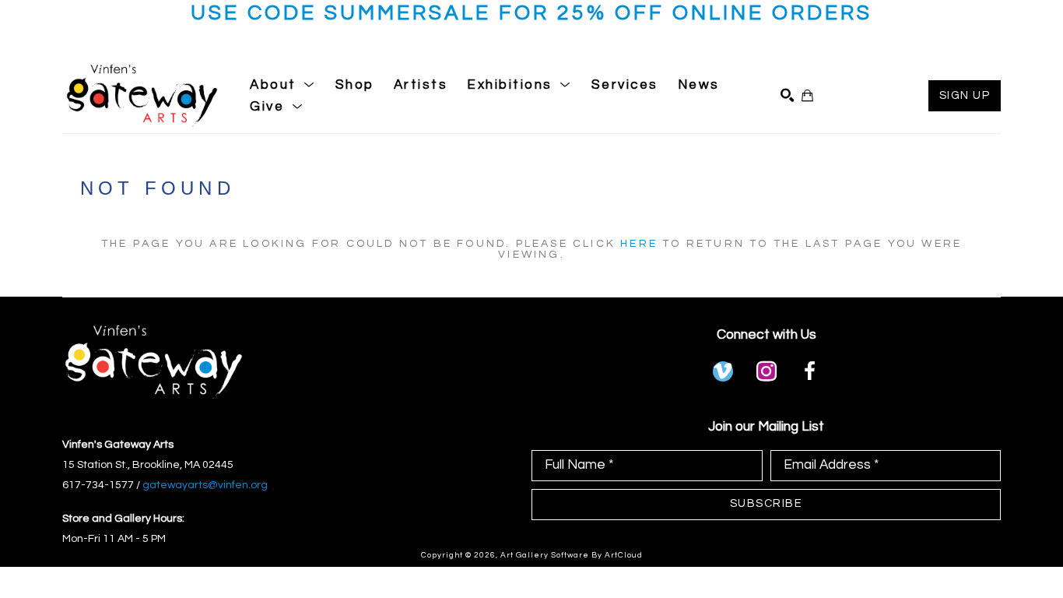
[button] (283, 85)
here (639, 243)
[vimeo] (723, 371)
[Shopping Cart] (807, 95)
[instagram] (766, 371)
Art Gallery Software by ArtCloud (571, 555)
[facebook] (810, 371)
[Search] (787, 95)
